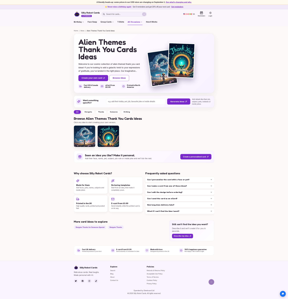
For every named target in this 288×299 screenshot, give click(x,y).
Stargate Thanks (115, 227)
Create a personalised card (194, 157)
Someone (114, 112)
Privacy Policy (151, 283)
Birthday (78, 22)
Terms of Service (153, 277)
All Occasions (134, 22)
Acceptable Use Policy (154, 274)
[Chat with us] (283, 294)
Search (112, 270)
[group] (84, 136)
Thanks (101, 112)
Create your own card (92, 78)
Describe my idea (181, 236)
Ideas (82, 31)
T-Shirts (120, 22)
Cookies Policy (152, 280)
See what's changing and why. (179, 2)
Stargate (88, 112)
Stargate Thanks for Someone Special (90, 227)
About (112, 277)
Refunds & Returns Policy (156, 270)
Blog (111, 274)
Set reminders (177, 7)
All (77, 112)
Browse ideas (119, 78)
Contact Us (114, 280)
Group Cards (106, 22)
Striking (127, 112)
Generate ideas (177, 101)
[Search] (144, 14)
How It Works (151, 22)
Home (76, 31)
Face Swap (92, 22)
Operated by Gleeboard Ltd (144, 290)
